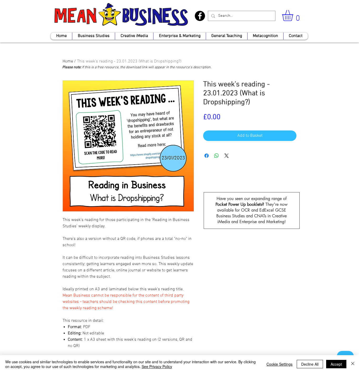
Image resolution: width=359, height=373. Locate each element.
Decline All (310, 364)
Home (68, 61)
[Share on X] (226, 156)
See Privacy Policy (157, 366)
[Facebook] (200, 16)
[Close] (353, 364)
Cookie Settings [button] (279, 364)
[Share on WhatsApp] (216, 156)
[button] (294, 15)
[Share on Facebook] (206, 156)
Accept (336, 364)
